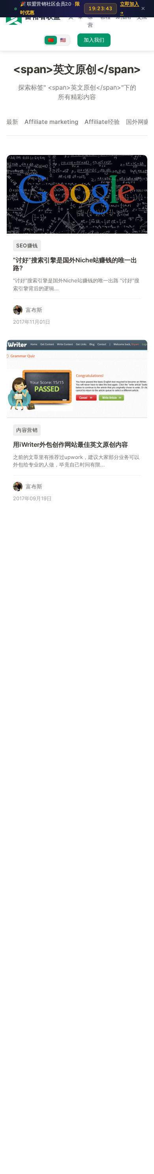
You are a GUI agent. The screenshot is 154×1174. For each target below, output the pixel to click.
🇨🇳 (51, 40)
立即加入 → (129, 8)
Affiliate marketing (51, 121)
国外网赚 (138, 121)
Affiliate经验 (102, 121)
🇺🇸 (63, 40)
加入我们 (94, 40)
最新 (12, 121)
